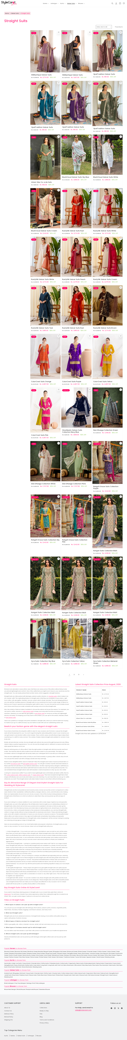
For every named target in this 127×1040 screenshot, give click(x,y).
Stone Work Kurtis (27, 967)
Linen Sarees (47, 955)
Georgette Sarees (72, 953)
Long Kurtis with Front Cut (55, 965)
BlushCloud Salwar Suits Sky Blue (75, 177)
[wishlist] (58, 32)
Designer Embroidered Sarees (17, 953)
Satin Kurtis (112, 965)
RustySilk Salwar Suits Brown (105, 328)
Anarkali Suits (8, 973)
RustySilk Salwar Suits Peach (73, 279)
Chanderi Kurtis (35, 963)
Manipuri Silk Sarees (70, 955)
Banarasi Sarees (9, 951)
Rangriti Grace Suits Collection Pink (74, 541)
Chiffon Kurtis (45, 963)
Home (7, 13)
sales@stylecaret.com (83, 1010)
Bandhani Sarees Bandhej (35, 951)
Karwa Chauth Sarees (15, 955)
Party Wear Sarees (24, 957)
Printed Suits (59, 975)
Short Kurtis (11, 967)
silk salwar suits (39, 713)
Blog (41, 1017)
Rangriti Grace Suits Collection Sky (45, 540)
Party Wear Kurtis (87, 965)
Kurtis (12, 960)
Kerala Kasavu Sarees (29, 955)
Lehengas (13, 980)
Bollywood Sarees (72, 951)
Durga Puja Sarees (51, 953)
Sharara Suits (83, 975)
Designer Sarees (31, 953)
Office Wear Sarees (110, 955)
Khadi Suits (15, 975)
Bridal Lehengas (9, 983)
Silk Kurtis (18, 967)
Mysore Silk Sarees (82, 955)
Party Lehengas (40, 983)
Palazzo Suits (33, 975)
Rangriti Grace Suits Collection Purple (105, 487)
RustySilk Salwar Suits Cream (105, 279)
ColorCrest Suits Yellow (102, 382)
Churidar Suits (56, 973)
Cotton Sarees (111, 951)
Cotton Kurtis (64, 963)
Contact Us (8, 1011)
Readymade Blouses (32, 989)
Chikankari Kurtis (54, 963)
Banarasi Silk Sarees (21, 951)
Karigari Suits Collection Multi (105, 551)
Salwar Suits (15, 13)
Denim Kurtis (80, 963)
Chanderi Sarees (92, 951)
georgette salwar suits (30, 763)
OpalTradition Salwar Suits (104, 74)
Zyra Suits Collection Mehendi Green (105, 662)
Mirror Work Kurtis (68, 965)
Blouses (13, 986)
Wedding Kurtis (37, 967)
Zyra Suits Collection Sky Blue (43, 661)
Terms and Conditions (47, 1020)
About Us (7, 1008)
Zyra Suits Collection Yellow (73, 661)
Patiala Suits (51, 975)
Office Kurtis (77, 965)
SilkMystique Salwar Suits (41, 75)
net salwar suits (15, 763)
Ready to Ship (44, 1011)
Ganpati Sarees (61, 953)
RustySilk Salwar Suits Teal (42, 328)
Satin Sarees (52, 957)
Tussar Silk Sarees (80, 957)
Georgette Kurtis (8, 965)
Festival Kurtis (100, 963)
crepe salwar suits (38, 775)
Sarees (12, 948)
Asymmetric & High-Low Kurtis (13, 963)
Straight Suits (104, 975)
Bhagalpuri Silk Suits (19, 973)
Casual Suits (29, 973)
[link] (124, 3)
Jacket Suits (7, 975)
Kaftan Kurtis (29, 965)
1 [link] (69, 675)
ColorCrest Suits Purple (71, 382)
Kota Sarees (39, 955)
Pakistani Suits (24, 975)
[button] (46, 3)
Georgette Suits (113, 973)
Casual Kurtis (26, 963)
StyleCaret (7, 894)
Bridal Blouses (21, 989)
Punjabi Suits (67, 975)
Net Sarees (101, 955)
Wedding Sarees (110, 957)
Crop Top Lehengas (20, 983)
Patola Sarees (34, 957)
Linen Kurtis (37, 965)
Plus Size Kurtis (104, 965)
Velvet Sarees (100, 957)
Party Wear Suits (42, 975)
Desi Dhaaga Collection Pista (74, 484)
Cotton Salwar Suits (67, 973)
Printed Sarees (43, 957)
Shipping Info (8, 1020)
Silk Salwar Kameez (93, 975)
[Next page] (83, 675)
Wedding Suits (8, 977)
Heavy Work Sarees (83, 953)
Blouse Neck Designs (10, 989)
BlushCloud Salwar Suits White (105, 177)
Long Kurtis (44, 965)
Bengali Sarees (48, 951)
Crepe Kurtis (72, 963)
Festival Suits (104, 973)
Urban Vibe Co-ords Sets (41, 182)
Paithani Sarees (13, 957)
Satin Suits (75, 975)
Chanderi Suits (38, 973)
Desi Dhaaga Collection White (43, 484)
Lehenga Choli (31, 983)
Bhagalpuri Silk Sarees (59, 951)
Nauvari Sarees (92, 955)
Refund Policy (8, 1017)
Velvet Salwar (113, 975)
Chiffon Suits (47, 973)
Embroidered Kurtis (89, 963)
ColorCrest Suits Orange (41, 382)
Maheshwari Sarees (57, 955)
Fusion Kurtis (116, 963)
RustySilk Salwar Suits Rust (73, 231)
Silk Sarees (60, 957)
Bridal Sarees (82, 951)
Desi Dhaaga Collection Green (105, 430)
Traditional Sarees (69, 957)
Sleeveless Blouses (44, 989)
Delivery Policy (9, 1014)
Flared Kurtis (108, 963)
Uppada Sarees (91, 957)
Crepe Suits (89, 973)
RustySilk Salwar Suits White (104, 231)
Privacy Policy (44, 1023)
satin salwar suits (28, 711)
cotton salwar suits (12, 775)
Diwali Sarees (41, 953)
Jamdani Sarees (95, 953)
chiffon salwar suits (24, 775)
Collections (43, 1008)
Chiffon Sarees (102, 951)
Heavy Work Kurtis (19, 965)
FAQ (41, 1014)
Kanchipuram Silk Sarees (107, 953)
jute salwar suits (11, 717)
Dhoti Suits (97, 973)
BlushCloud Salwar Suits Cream (44, 231)
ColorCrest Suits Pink (39, 435)
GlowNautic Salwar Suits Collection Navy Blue (72, 431)
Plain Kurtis (96, 965)
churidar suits (52, 696)
